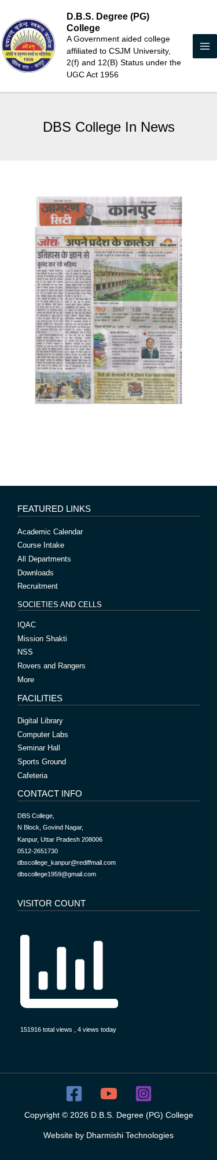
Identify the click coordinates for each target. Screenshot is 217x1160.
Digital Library (40, 720)
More (25, 679)
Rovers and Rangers (51, 665)
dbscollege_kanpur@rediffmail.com (66, 862)
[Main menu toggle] (205, 46)
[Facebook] (74, 1093)
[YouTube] (108, 1093)
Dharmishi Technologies (130, 1135)
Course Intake (40, 545)
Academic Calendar (50, 531)
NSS (25, 652)
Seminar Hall (38, 747)
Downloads (35, 572)
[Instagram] (143, 1093)
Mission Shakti (42, 638)
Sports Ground (41, 761)
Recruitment (37, 586)
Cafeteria (32, 775)
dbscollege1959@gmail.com (56, 874)
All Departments (44, 559)
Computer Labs (42, 734)
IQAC (26, 624)
